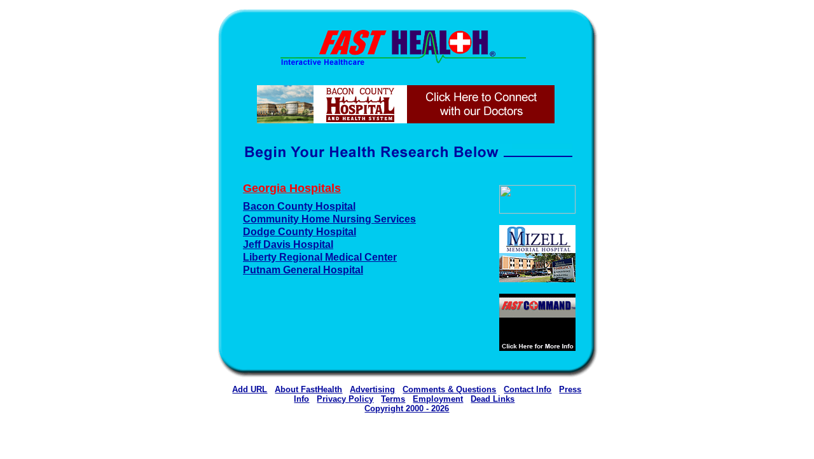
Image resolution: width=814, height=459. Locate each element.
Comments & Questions (449, 389)
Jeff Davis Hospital (288, 244)
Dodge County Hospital (299, 231)
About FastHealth (308, 389)
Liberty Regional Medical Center (320, 257)
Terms (393, 399)
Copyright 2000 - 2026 (406, 408)
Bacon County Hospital (299, 206)
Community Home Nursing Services (329, 219)
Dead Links (492, 399)
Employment (438, 399)
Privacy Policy (345, 399)
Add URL (249, 389)
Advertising (372, 389)
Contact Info (527, 389)
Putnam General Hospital (303, 269)
